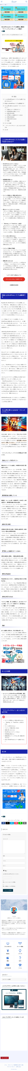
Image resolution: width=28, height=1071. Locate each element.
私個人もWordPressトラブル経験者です (14, 103)
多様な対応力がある (11, 118)
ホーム (6, 1064)
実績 (8, 120)
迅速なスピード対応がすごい (14, 109)
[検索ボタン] (26, 1)
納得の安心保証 (10, 113)
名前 (4, 855)
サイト (4, 865)
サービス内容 (8, 123)
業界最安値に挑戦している (13, 111)
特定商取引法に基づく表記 (18, 1064)
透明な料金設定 (10, 117)
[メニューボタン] (1, 1)
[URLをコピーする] (25, 823)
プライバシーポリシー (11, 1066)
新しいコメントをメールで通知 (9, 882)
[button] (3, 823)
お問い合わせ (18, 1066)
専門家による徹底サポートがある (15, 115)
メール (4, 860)
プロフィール (10, 1064)
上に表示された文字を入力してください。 (11, 873)
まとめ (6, 129)
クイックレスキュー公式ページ (14, 279)
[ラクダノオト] (14, 1)
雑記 (3, 31)
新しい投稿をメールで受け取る (9, 886)
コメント (5, 838)
